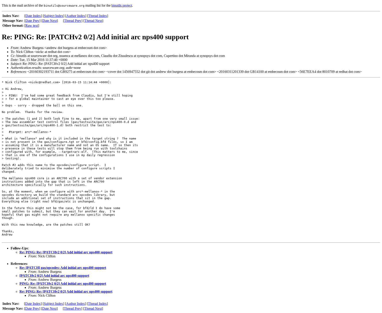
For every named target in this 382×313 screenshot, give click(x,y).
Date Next (49, 21)
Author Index (75, 16)
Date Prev (32, 21)
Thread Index (97, 16)
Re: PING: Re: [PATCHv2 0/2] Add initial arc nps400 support (65, 252)
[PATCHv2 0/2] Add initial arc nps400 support (54, 275)
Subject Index (53, 16)
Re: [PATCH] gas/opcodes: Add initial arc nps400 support (62, 268)
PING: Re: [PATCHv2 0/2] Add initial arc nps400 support (62, 283)
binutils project (121, 5)
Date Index (33, 16)
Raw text (31, 25)
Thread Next (93, 21)
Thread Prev (72, 21)
